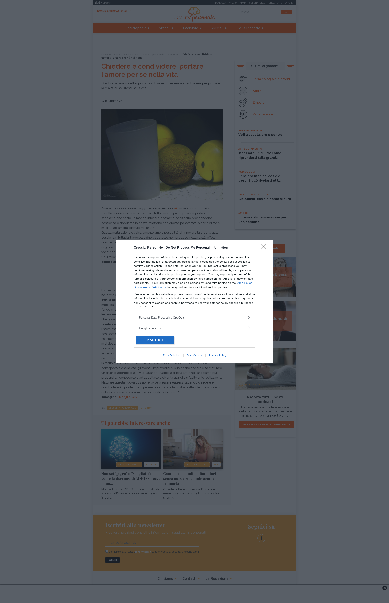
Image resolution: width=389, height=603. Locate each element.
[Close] (264, 248)
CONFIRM (155, 340)
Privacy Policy (217, 355)
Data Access (194, 355)
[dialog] (194, 301)
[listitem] (194, 317)
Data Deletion (171, 355)
